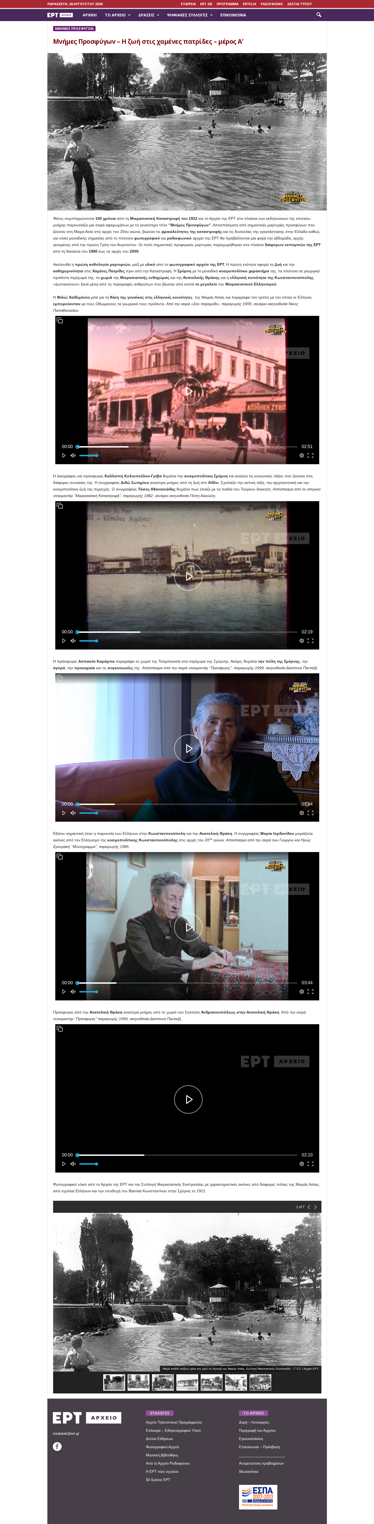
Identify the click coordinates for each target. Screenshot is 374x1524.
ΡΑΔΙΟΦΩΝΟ (272, 4)
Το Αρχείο (115, 15)
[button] (319, 15)
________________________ (262, 1455)
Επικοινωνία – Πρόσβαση (259, 1447)
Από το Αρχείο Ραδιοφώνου (168, 1463)
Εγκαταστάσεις (251, 1439)
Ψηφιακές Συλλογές (187, 15)
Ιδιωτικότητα (248, 1472)
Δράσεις (146, 15)
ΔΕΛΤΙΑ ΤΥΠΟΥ (299, 4)
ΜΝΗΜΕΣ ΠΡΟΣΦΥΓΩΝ (74, 28)
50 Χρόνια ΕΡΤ (158, 1480)
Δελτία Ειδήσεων (159, 1439)
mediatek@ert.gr (66, 1433)
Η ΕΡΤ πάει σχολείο (162, 1472)
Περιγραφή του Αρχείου (257, 1430)
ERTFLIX (249, 4)
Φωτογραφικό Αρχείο (162, 1447)
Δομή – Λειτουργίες (254, 1422)
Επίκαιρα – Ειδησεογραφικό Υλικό (173, 1430)
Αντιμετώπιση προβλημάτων (261, 1463)
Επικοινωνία (233, 15)
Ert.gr (206, 4)
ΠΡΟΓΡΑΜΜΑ (227, 4)
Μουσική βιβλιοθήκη (162, 1455)
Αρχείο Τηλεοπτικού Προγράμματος (174, 1422)
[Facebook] (57, 1450)
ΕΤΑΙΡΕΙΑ (188, 4)
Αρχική (90, 15)
